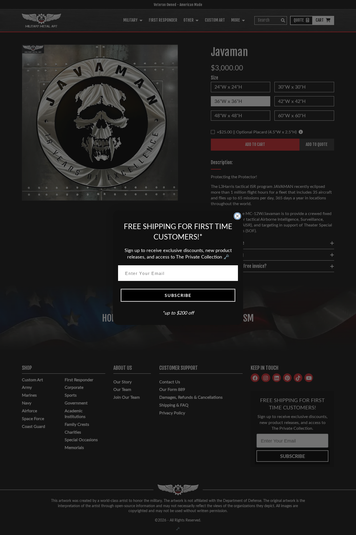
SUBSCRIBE (178, 295)
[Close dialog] (237, 216)
